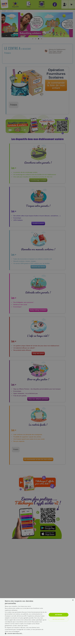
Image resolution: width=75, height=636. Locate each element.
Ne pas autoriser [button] (58, 619)
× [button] (73, 600)
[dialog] (37, 617)
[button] (26, 633)
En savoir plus (24, 631)
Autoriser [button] (58, 614)
